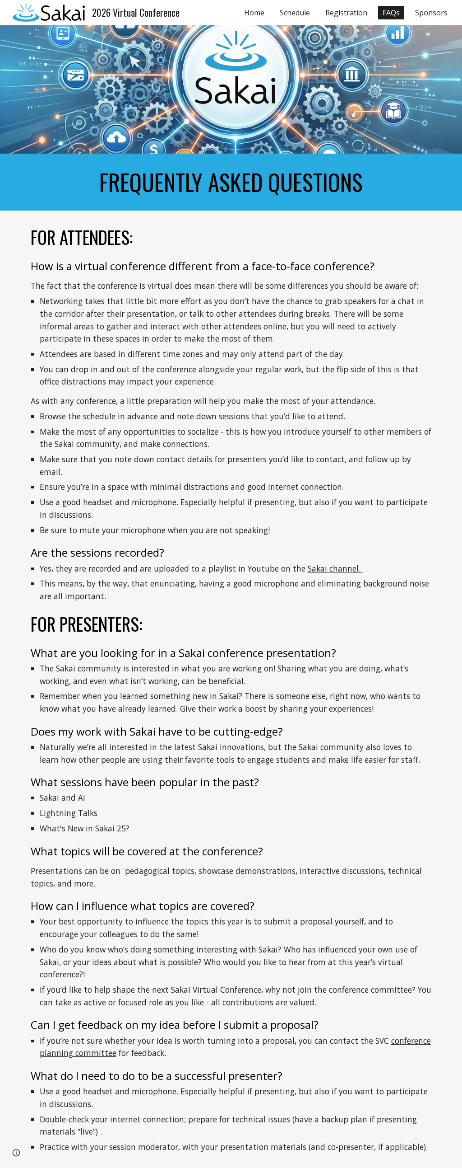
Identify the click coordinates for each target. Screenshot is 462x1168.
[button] (16, 1152)
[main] (231, 182)
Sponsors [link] (431, 13)
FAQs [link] (391, 13)
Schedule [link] (295, 13)
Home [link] (254, 13)
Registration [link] (346, 13)
